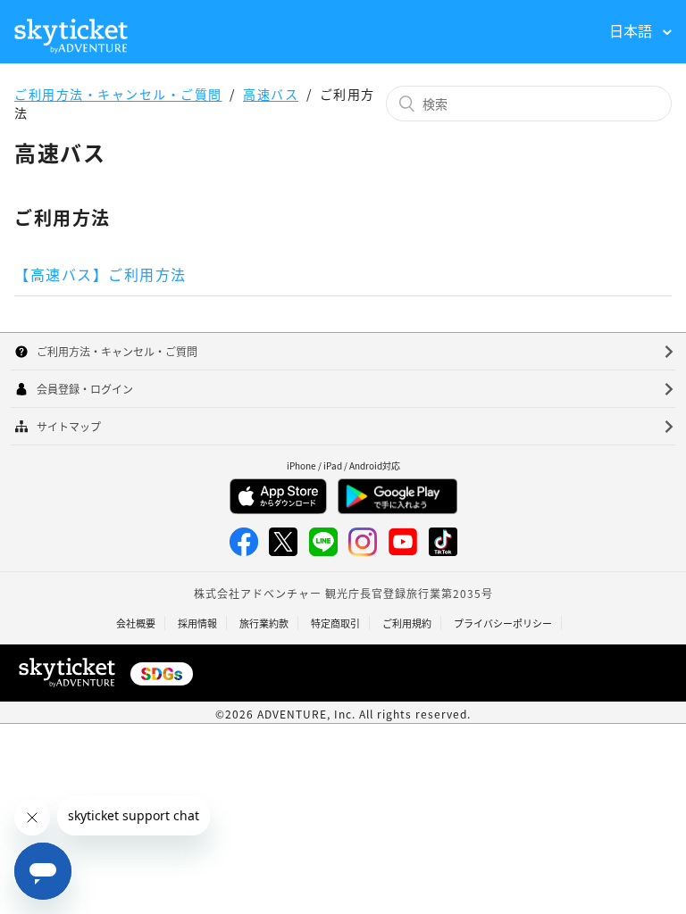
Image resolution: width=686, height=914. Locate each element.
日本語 (632, 30)
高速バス (270, 94)
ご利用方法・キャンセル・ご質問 (118, 94)
